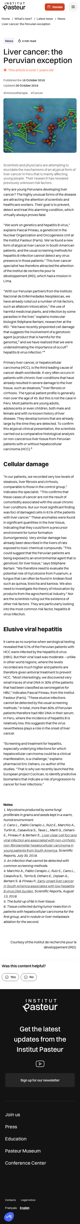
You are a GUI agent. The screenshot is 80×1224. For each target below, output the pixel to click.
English (24, 1208)
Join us (12, 1114)
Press (11, 1127)
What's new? (23, 19)
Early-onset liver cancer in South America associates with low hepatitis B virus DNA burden (38, 886)
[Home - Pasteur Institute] (14, 6)
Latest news (45, 19)
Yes (13, 977)
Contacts (10, 1200)
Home (6, 19)
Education (16, 1139)
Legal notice (28, 1200)
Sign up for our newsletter (40, 1080)
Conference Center (25, 1163)
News (61, 19)
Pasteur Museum (23, 1151)
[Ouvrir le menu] (73, 7)
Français (11, 1208)
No (31, 977)
